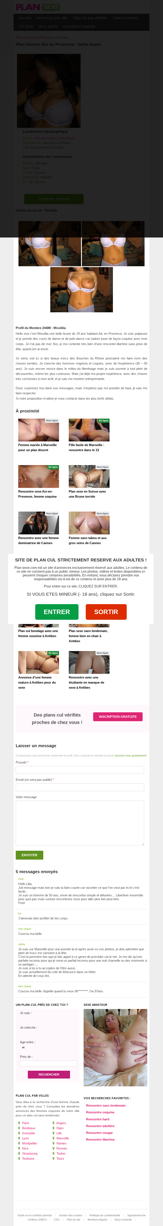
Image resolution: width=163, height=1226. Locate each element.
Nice (24, 1148)
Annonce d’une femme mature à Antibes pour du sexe (37, 682)
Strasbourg (29, 1153)
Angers (61, 1123)
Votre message (26, 797)
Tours (60, 1158)
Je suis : (26, 1013)
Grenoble (28, 1133)
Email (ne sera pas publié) (34, 779)
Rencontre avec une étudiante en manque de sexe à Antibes (86, 682)
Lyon (25, 1138)
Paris (25, 1123)
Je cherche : (28, 1027)
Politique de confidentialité (105, 1215)
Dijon (59, 1128)
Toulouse (27, 1158)
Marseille (62, 1138)
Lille (59, 1133)
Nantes (61, 1143)
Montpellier (29, 1143)
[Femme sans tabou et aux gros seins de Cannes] (89, 523)
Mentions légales (97, 1219)
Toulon (60, 1153)
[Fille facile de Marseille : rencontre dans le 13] (89, 430)
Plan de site (73, 1219)
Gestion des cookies (70, 1215)
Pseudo (21, 762)
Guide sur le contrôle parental (35, 1215)
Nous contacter (123, 1219)
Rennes (61, 1148)
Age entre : (27, 1042)
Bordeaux (28, 1128)
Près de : (26, 1056)
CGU (57, 1219)
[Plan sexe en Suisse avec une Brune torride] (89, 476)
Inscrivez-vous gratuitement (130, 755)
